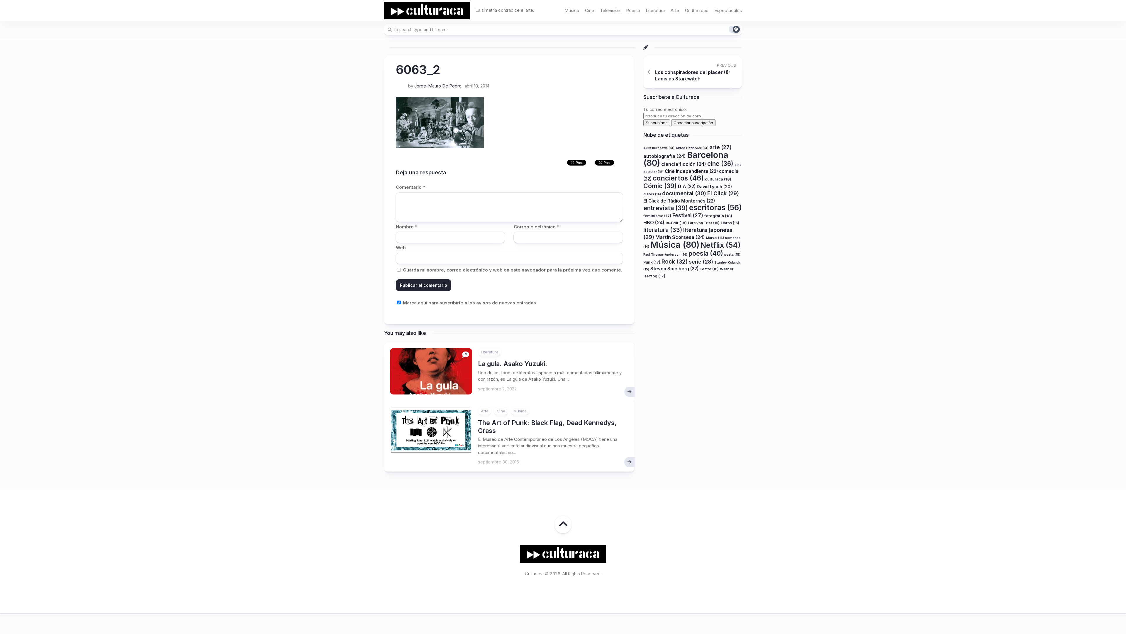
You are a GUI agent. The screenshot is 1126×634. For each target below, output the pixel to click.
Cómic (660, 186)
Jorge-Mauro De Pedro (438, 86)
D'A (687, 186)
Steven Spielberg (674, 269)
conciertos (678, 178)
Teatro (709, 269)
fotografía (718, 215)
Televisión (610, 10)
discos (652, 194)
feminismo (657, 216)
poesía (706, 253)
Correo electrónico (536, 227)
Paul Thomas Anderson (665, 255)
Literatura (655, 10)
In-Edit (676, 222)
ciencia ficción (683, 164)
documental (684, 193)
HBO (653, 222)
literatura (662, 229)
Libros (730, 223)
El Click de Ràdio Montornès (679, 201)
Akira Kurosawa (658, 148)
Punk (651, 262)
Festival (687, 215)
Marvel (715, 238)
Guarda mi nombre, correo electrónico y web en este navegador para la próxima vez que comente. (512, 270)
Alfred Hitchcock (692, 148)
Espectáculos (728, 10)
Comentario (410, 187)
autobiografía (664, 156)
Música (571, 10)
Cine (589, 10)
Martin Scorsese (680, 237)
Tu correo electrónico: (665, 109)
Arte (675, 10)
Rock (675, 261)
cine (720, 163)
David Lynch (714, 186)
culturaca (718, 179)
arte (721, 147)
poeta (732, 254)
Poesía (633, 10)
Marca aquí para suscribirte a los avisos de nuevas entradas (469, 303)
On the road (696, 10)
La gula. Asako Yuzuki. (512, 363)
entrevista (665, 208)
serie (701, 262)
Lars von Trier (704, 223)
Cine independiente (691, 171)
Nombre (406, 227)
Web (401, 247)
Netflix (720, 245)
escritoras (715, 207)
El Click (723, 193)
